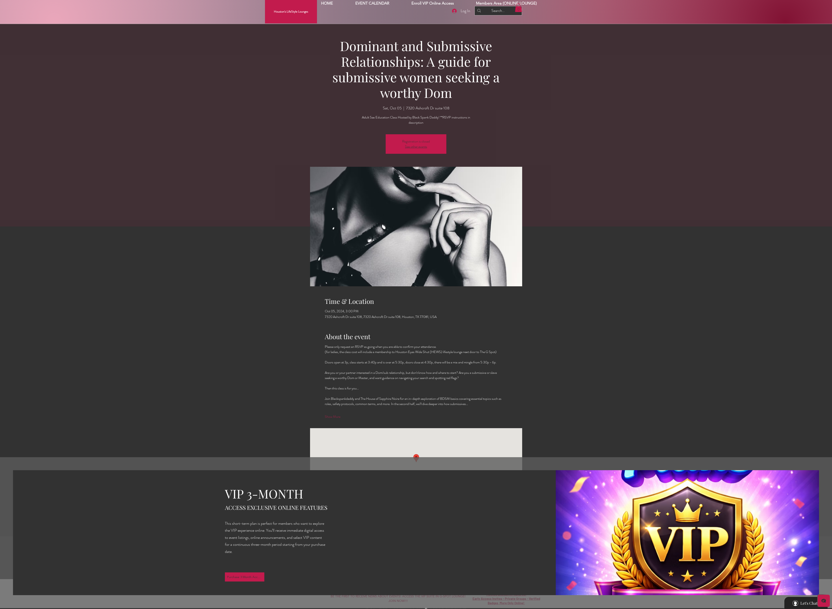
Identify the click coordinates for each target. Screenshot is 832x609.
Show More (332, 416)
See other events (416, 146)
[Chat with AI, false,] (824, 601)
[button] (506, 3)
